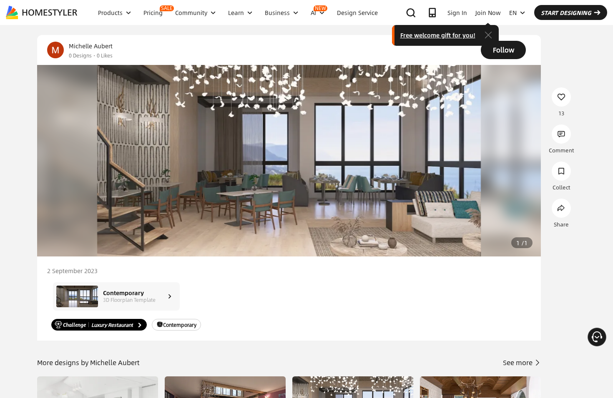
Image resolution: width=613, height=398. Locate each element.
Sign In (457, 12)
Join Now (488, 12)
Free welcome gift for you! (437, 35)
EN (513, 12)
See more (518, 362)
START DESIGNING (566, 12)
